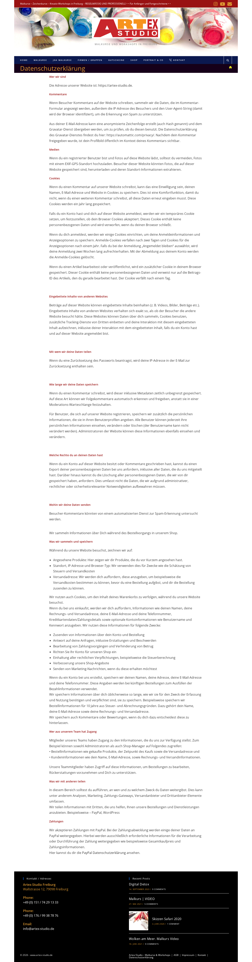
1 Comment (173, 923)
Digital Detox (139, 884)
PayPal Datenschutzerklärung (104, 853)
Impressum (188, 955)
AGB (176, 955)
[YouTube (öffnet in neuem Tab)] (222, 4)
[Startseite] (230, 67)
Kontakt (202, 955)
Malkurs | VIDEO (142, 899)
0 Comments (159, 889)
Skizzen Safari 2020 (167, 919)
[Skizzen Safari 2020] (138, 920)
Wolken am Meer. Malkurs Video (154, 939)
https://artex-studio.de (115, 85)
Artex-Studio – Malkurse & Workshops (149, 955)
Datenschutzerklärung (141, 957)
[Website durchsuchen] (228, 60)
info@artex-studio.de (38, 929)
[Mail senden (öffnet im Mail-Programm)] (229, 4)
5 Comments (151, 904)
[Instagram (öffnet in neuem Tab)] (215, 4)
